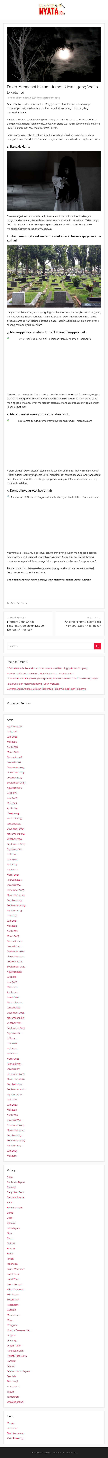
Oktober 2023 (14, 900)
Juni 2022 (12, 982)
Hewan (11, 1248)
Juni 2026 (12, 736)
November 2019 (15, 1130)
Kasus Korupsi (14, 1284)
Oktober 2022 (14, 961)
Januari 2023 (14, 946)
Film (9, 1233)
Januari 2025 (14, 823)
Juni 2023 (12, 920)
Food (10, 1238)
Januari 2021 (13, 1069)
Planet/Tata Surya (17, 1355)
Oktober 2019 (14, 1135)
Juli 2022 (11, 976)
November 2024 (15, 833)
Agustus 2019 (14, 1145)
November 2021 (15, 1017)
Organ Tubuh (14, 1345)
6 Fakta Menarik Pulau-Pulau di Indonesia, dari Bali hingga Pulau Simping (47, 668)
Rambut (11, 1361)
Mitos (10, 1320)
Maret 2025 (13, 813)
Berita (10, 1212)
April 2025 (12, 808)
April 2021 (12, 1053)
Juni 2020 (12, 1104)
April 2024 (12, 869)
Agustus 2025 (14, 787)
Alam (10, 1177)
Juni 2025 (12, 798)
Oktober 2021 (14, 1022)
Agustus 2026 (14, 726)
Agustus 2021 (14, 1033)
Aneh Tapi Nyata (19, 603)
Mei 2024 (12, 864)
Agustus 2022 (14, 971)
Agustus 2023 (14, 910)
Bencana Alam (15, 1207)
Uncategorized (15, 1401)
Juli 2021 (11, 1038)
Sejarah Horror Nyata (18, 1371)
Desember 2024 (15, 828)
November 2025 (15, 772)
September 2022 (16, 966)
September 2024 (16, 844)
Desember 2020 (15, 1074)
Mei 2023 (12, 925)
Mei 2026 (12, 741)
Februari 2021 (14, 1063)
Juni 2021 (12, 1043)
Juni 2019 (12, 1150)
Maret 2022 (13, 997)
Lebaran (11, 1309)
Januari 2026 (14, 762)
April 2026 (12, 747)
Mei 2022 (12, 987)
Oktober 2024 (14, 839)
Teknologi (12, 1381)
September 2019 (16, 1140)
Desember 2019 (15, 1125)
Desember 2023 (15, 890)
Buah (10, 1217)
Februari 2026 (14, 757)
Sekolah (11, 1376)
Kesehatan (12, 1304)
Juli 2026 (12, 731)
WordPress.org (15, 1438)
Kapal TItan (13, 1279)
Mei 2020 (12, 1109)
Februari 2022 (14, 1002)
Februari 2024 (14, 879)
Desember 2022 (15, 951)
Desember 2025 (15, 767)
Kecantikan (13, 1299)
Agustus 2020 (14, 1094)
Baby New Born (15, 1192)
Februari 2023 (14, 941)
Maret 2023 (13, 936)
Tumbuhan (13, 1396)
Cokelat (11, 1223)
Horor (10, 1253)
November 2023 (15, 895)
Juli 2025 (11, 792)
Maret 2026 (13, 752)
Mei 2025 (12, 803)
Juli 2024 (11, 854)
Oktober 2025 (14, 777)
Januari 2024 (14, 885)
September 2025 (16, 782)
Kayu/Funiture (15, 1289)
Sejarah (11, 1366)
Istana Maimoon (15, 1269)
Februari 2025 (14, 818)
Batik (9, 1202)
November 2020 (16, 1079)
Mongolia (12, 1325)
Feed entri (12, 1428)
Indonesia (12, 1263)
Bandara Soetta (15, 1197)
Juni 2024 (12, 859)
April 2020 (12, 1115)
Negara (11, 1335)
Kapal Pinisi (13, 1274)
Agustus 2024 (14, 849)
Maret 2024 (13, 874)
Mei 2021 (11, 1048)
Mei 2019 (12, 1155)
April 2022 (12, 992)
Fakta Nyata (13, 1228)
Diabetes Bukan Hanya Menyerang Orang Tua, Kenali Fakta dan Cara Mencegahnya (52, 678)
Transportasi (13, 1386)
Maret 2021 (13, 1058)
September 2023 (16, 905)
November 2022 (15, 956)
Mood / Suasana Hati (18, 1330)
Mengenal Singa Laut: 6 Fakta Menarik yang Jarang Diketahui (40, 673)
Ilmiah (10, 1258)
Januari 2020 (14, 1120)
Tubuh (10, 1391)
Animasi (11, 1187)
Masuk (10, 1423)
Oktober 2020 (14, 1084)
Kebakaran (12, 1294)
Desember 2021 (15, 1012)
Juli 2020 (12, 1099)
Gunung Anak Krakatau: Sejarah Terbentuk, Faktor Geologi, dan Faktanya (46, 688)
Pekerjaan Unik (15, 1350)
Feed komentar (15, 1433)
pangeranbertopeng (50, 98)
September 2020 (16, 1089)
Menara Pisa (13, 1315)
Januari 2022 (14, 1007)
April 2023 (12, 931)
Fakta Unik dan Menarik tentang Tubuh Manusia (33, 683)
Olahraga (12, 1340)
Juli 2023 (11, 915)
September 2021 (16, 1028)
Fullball (11, 1243)
